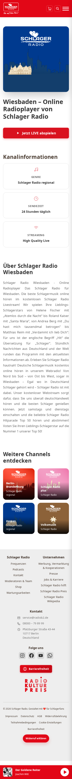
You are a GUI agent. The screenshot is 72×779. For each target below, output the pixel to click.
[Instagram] (22, 655)
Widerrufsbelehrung (56, 716)
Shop (18, 587)
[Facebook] (31, 655)
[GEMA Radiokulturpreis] (36, 684)
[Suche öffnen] (57, 8)
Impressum (11, 716)
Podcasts (18, 569)
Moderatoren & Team (18, 581)
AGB (39, 716)
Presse (53, 573)
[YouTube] (40, 655)
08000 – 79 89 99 (33, 623)
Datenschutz (27, 716)
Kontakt (18, 575)
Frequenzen (18, 563)
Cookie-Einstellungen (50, 722)
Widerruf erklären (36, 738)
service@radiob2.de (35, 617)
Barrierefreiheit (39, 669)
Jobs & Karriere (53, 579)
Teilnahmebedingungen (23, 722)
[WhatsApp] (49, 655)
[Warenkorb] (49, 8)
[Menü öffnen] (65, 8)
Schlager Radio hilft (53, 585)
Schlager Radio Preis (53, 591)
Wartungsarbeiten (18, 593)
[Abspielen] (64, 772)
